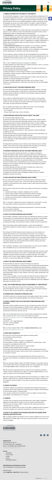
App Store (16, 472)
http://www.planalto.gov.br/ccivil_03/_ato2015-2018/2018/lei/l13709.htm (27, 59)
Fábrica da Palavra (45, 478)
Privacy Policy (9, 454)
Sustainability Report (11, 460)
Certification (9, 453)
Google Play (9, 472)
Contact (8, 456)
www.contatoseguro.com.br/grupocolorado (14, 467)
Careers (8, 458)
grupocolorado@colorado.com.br (11, 447)
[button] (50, 18)
